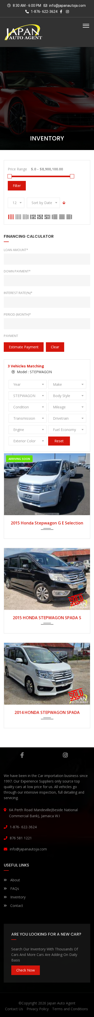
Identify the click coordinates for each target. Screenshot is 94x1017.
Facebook (22, 755)
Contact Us (14, 1008)
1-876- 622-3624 (43, 12)
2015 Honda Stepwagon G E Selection (47, 523)
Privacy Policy (38, 1008)
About (14, 880)
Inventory (17, 897)
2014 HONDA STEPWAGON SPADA (47, 712)
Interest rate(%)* (18, 292)
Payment (11, 335)
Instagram (65, 755)
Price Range (17, 169)
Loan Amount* (16, 250)
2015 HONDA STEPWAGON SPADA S (47, 617)
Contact (16, 905)
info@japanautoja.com (67, 6)
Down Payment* (17, 271)
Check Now (25, 970)
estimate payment (24, 347)
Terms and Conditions (70, 1008)
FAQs (14, 888)
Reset (59, 441)
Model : (34, 371)
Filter (17, 185)
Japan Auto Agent (61, 1003)
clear (55, 347)
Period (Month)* (17, 314)
